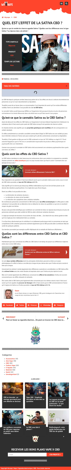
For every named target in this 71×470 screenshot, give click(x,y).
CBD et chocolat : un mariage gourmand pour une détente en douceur (12, 399)
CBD (7, 363)
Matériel (9, 370)
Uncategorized (11, 374)
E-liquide (9, 368)
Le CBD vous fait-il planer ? (33, 428)
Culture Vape (10, 365)
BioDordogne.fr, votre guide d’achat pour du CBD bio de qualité (57, 429)
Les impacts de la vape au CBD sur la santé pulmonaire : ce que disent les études (57, 402)
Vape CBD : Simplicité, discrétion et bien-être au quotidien (35, 399)
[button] (61, 3)
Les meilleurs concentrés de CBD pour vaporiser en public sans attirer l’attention (12, 430)
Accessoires (10, 359)
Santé (8, 372)
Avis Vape (9, 361)
